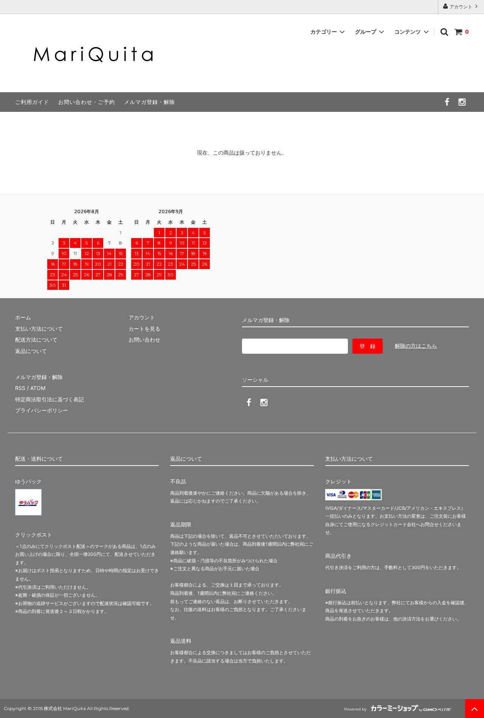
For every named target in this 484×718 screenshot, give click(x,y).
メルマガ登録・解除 (149, 102)
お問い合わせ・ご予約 (86, 102)
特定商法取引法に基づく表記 (49, 399)
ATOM (37, 388)
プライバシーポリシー (41, 410)
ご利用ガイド (32, 102)
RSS (20, 388)
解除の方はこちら (416, 345)
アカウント (460, 6)
